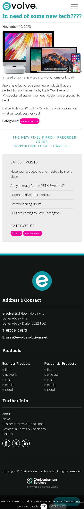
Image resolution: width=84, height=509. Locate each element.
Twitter (16, 443)
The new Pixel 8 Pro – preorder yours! (42, 139)
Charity (16, 233)
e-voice (7, 379)
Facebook (6, 443)
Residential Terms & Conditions (24, 429)
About (6, 414)
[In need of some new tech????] (42, 73)
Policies (7, 434)
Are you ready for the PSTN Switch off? (37, 185)
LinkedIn (26, 443)
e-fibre (6, 369)
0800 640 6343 (16, 330)
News (6, 419)
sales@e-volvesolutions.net (26, 337)
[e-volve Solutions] (20, 7)
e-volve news (29, 121)
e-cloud (7, 389)
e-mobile (8, 385)
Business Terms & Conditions (22, 424)
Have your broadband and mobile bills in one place (41, 174)
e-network (9, 374)
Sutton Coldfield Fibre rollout (30, 195)
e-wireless (51, 374)
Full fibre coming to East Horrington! (35, 213)
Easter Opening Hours (26, 204)
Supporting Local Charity (42, 146)
